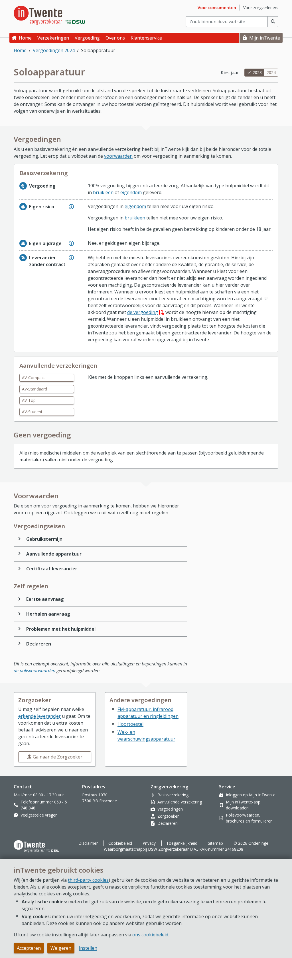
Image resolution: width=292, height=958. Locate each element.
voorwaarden (118, 156)
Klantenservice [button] (146, 38)
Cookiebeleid (120, 843)
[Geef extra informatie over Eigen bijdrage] (71, 243)
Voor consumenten (217, 7)
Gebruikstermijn (44, 539)
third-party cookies (88, 880)
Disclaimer (88, 843)
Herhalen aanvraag (48, 614)
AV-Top (29, 400)
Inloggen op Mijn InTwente (250, 794)
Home (25, 38)
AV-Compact (33, 377)
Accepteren (29, 948)
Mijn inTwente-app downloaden (243, 805)
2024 (271, 72)
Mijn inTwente (264, 38)
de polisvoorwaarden (34, 670)
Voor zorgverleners (260, 7)
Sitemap (215, 843)
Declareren (38, 644)
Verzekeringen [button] (53, 38)
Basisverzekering (172, 794)
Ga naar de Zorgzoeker (57, 757)
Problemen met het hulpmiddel (61, 629)
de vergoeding (145, 312)
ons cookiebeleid (150, 935)
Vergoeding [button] (87, 38)
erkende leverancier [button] (39, 716)
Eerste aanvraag (45, 599)
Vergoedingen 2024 (54, 50)
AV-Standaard (34, 389)
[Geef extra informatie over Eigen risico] (71, 206)
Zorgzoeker (168, 816)
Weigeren (60, 948)
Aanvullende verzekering (179, 802)
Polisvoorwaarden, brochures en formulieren (249, 818)
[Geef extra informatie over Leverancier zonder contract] (71, 257)
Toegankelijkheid (181, 843)
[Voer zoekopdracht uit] (273, 21)
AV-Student (32, 411)
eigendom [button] (131, 192)
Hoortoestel (130, 724)
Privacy (149, 843)
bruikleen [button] (103, 192)
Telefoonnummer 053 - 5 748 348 (44, 805)
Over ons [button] (115, 38)
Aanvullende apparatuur (54, 554)
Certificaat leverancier (51, 569)
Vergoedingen (170, 809)
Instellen (88, 948)
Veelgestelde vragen (39, 815)
